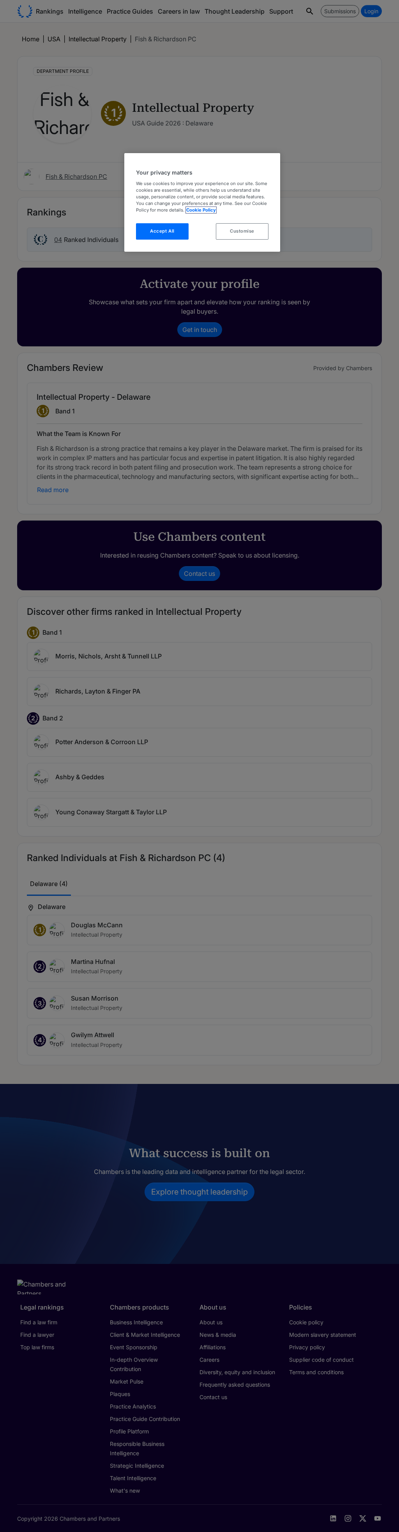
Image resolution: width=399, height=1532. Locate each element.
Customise (242, 231)
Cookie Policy (201, 210)
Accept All (162, 231)
